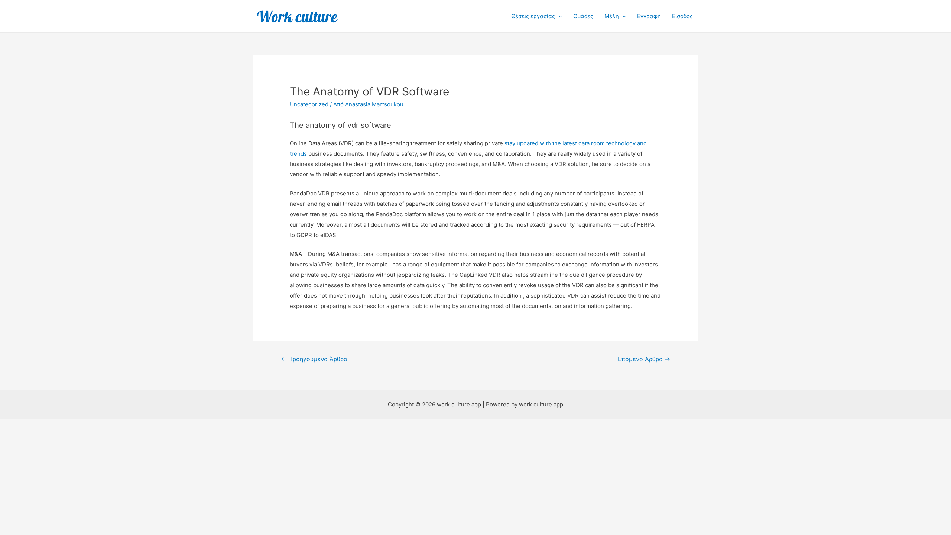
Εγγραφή (649, 16)
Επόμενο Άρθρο (644, 359)
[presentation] (558, 16)
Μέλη (611, 16)
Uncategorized (309, 104)
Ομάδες (583, 16)
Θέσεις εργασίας (533, 16)
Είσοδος (682, 16)
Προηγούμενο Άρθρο (314, 359)
